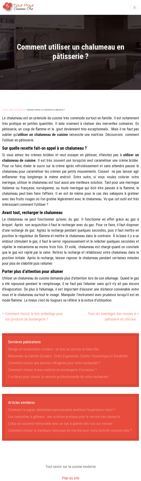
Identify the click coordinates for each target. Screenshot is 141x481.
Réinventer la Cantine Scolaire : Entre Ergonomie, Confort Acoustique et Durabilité (68, 356)
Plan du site (70, 478)
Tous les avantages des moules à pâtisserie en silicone (112, 316)
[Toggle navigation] (134, 7)
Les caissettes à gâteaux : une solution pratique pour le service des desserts (64, 417)
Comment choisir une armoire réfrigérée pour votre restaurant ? (54, 363)
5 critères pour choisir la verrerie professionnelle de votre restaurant (58, 377)
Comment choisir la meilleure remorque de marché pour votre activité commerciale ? (70, 430)
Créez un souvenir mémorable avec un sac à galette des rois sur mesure (60, 423)
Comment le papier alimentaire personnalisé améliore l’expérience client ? (61, 410)
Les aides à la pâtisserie (15, 110)
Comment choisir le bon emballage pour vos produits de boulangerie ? (34, 316)
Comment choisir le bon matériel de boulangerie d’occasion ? (52, 370)
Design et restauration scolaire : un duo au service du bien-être (53, 349)
